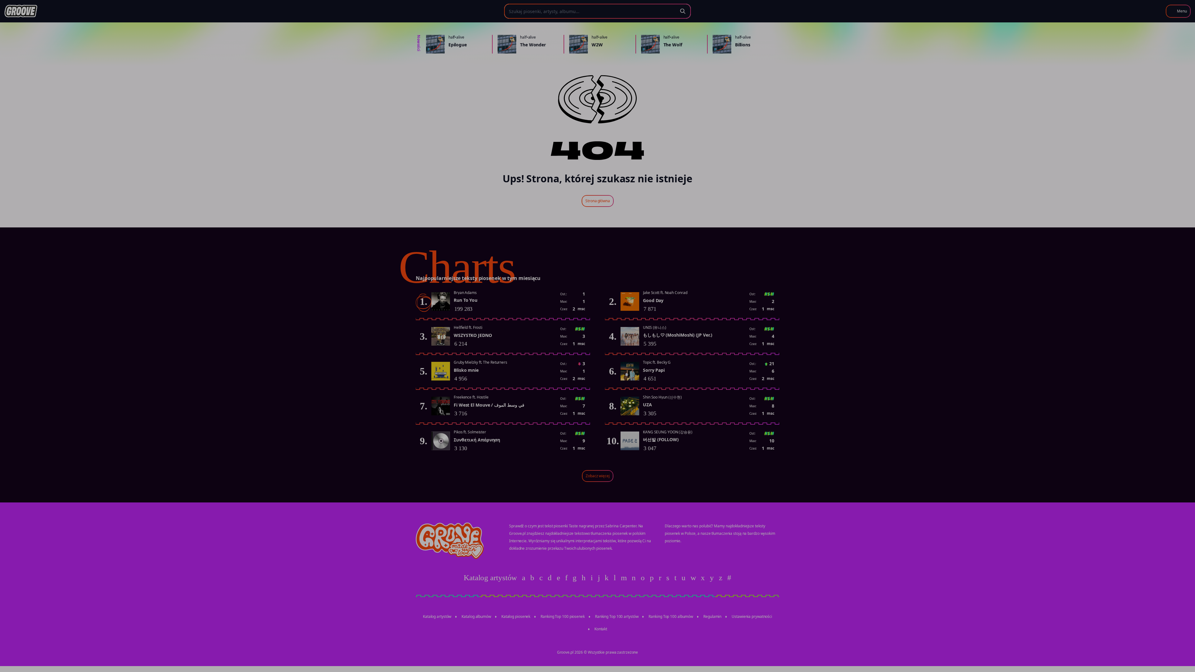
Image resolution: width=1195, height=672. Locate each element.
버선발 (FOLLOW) (661, 439)
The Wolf (672, 45)
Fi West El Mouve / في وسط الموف (489, 405)
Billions (742, 45)
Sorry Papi (654, 370)
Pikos (458, 432)
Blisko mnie (466, 370)
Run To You (465, 300)
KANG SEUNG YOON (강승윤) (667, 432)
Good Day (653, 300)
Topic (647, 362)
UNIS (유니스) (654, 327)
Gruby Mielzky (466, 362)
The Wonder (533, 45)
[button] (1178, 11)
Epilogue (457, 45)
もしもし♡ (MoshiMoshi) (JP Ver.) (677, 335)
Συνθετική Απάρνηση (477, 440)
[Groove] (21, 11)
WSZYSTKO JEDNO (473, 335)
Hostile (483, 397)
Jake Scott (651, 292)
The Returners (495, 362)
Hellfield (461, 327)
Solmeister (477, 432)
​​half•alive (456, 37)
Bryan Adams (465, 292)
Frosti (477, 327)
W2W (597, 45)
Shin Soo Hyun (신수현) (662, 397)
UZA (647, 405)
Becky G (664, 362)
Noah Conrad (676, 292)
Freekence (462, 397)
